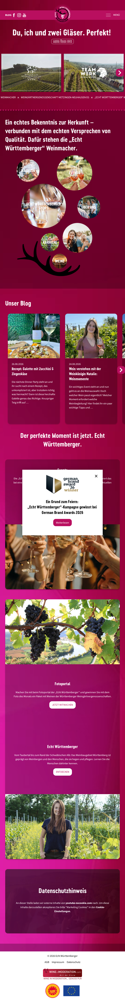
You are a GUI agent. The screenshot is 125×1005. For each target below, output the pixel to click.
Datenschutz (73, 962)
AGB (47, 962)
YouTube (24, 15)
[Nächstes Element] (120, 73)
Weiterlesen (62, 522)
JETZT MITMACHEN (62, 705)
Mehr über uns (62, 41)
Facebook (14, 15)
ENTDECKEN (62, 772)
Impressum (58, 962)
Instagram (19, 15)
